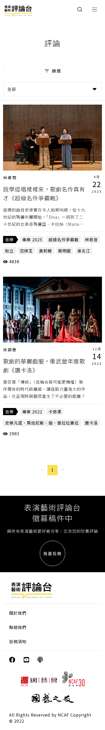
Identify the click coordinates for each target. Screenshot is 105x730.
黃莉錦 (45, 251)
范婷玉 (26, 251)
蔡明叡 (64, 251)
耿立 (9, 251)
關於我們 (18, 613)
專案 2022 (32, 412)
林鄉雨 (10, 177)
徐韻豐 (10, 349)
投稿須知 (18, 641)
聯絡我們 (18, 627)
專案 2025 (32, 239)
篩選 (56, 71)
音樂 (9, 239)
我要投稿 (52, 553)
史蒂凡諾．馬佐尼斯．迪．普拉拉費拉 (42, 423)
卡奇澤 (54, 412)
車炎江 (83, 251)
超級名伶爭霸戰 (63, 239)
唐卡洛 (91, 423)
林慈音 (91, 239)
